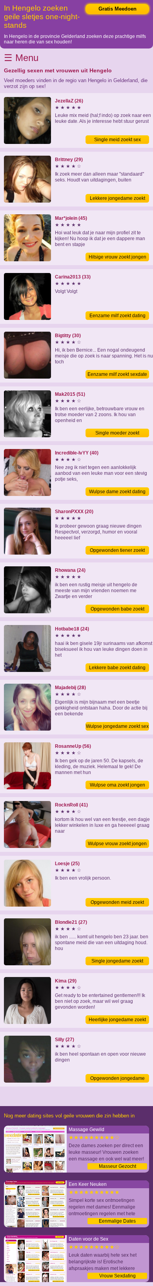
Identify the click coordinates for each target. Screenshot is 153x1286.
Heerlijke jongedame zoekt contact (117, 1020)
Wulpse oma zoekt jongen (117, 785)
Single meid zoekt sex (117, 139)
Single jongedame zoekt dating (117, 961)
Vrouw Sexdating (117, 1276)
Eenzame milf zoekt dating (117, 315)
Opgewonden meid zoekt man (117, 903)
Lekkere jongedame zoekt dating (117, 199)
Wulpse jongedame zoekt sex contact (117, 727)
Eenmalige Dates (117, 1221)
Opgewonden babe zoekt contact (117, 609)
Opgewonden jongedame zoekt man (117, 1079)
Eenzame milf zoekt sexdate (117, 374)
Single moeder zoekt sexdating (117, 433)
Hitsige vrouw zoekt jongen (117, 257)
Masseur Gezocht (117, 1166)
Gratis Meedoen (117, 9)
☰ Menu (21, 57)
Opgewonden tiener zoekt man (117, 551)
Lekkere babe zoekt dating (117, 667)
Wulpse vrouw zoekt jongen (117, 843)
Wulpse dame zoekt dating (117, 491)
